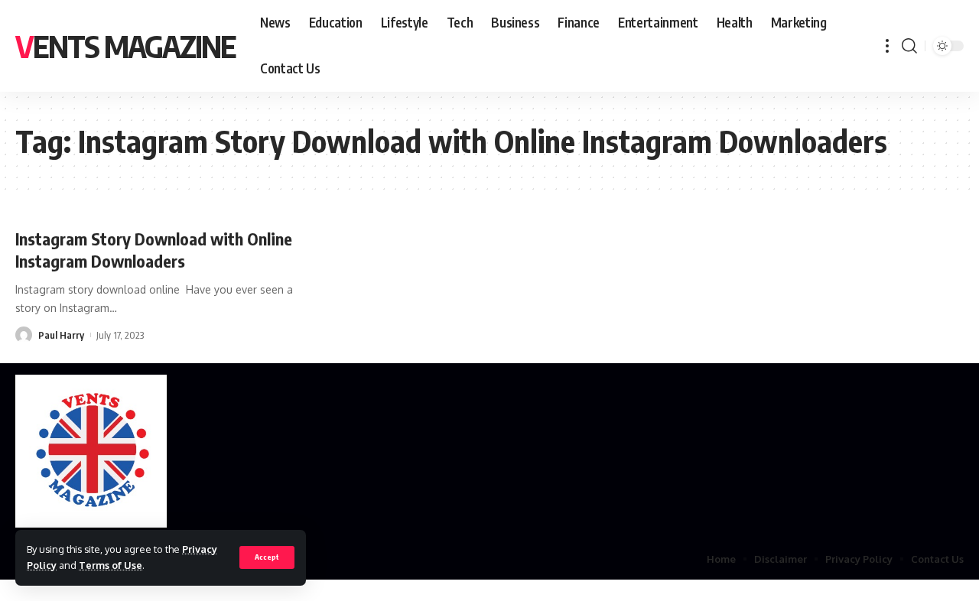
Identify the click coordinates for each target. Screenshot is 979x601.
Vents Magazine (125, 46)
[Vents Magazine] (91, 451)
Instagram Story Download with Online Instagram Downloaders (153, 249)
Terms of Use (110, 565)
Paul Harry (61, 335)
